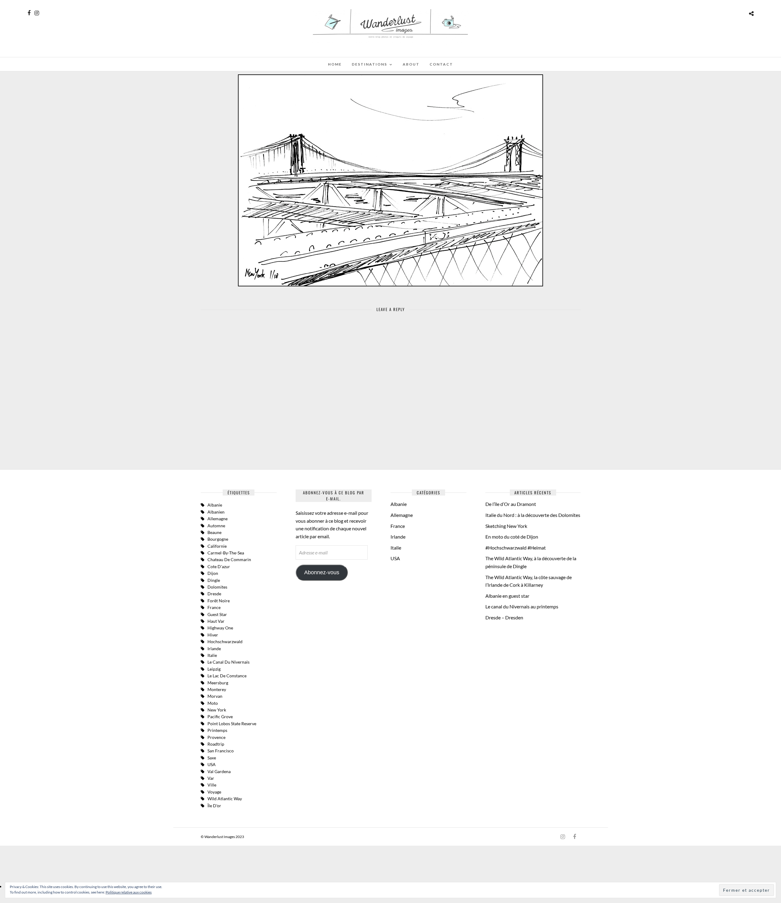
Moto (212, 703)
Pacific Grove (220, 716)
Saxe (211, 757)
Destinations (369, 64)
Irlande (214, 648)
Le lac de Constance (227, 675)
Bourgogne (217, 539)
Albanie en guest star (507, 596)
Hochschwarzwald (225, 641)
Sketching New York (506, 526)
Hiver (212, 634)
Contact (441, 64)
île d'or (214, 805)
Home (335, 64)
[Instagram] (36, 13)
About (411, 64)
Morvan (214, 696)
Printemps (217, 730)
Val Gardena (219, 771)
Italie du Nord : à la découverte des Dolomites (532, 515)
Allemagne (217, 518)
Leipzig (214, 669)
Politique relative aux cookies (129, 892)
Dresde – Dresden (504, 617)
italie (212, 655)
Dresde (214, 593)
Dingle (213, 580)
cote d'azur (218, 566)
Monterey (216, 689)
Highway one (220, 627)
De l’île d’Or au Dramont (510, 504)
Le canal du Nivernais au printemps (521, 606)
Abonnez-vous (321, 572)
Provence (216, 737)
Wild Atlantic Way (224, 798)
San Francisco (220, 750)
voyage (214, 791)
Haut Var (216, 621)
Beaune (214, 532)
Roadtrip (215, 744)
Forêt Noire (218, 600)
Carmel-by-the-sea (225, 552)
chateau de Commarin (229, 559)
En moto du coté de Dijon (511, 536)
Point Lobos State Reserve (231, 723)
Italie (395, 547)
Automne (216, 525)
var (210, 778)
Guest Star (217, 614)
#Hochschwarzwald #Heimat (515, 547)
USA (211, 764)
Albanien (216, 511)
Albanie (214, 504)
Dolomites (217, 586)
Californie (217, 546)
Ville (211, 784)
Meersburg (217, 682)
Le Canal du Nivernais (228, 662)
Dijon (212, 573)
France (214, 607)
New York (216, 709)
